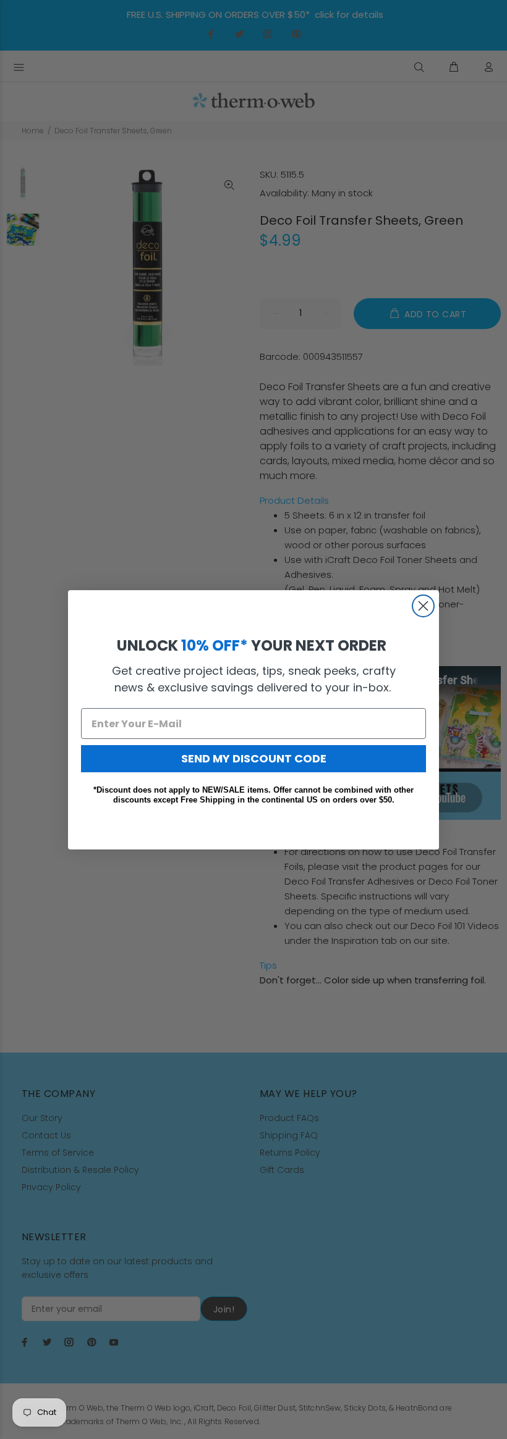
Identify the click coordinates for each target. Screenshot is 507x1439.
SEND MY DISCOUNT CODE (253, 758)
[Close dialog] (423, 606)
